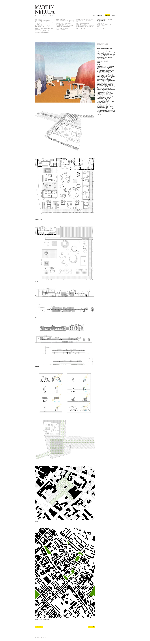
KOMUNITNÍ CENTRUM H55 (84, 27)
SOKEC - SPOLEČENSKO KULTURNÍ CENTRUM (63, 27)
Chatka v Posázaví (61, 29)
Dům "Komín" (101, 25)
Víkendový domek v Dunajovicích (85, 21)
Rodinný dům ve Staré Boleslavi (85, 19)
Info (113, 15)
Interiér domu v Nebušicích (104, 19)
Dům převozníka (101, 27)
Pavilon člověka (101, 28)
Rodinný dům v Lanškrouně (63, 23)
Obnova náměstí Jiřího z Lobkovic (44, 31)
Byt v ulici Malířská (61, 24)
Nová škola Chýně (81, 24)
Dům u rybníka (39, 24)
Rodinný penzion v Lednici (42, 25)
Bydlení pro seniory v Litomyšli (85, 25)
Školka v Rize (101, 20)
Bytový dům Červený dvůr (42, 20)
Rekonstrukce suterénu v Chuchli (65, 21)
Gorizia (99, 21)
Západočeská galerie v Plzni (104, 24)
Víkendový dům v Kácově (42, 32)
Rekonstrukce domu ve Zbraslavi (65, 20)
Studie (107, 15)
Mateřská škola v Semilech (83, 20)
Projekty (100, 15)
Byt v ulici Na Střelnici (82, 23)
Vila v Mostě (38, 19)
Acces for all (100, 23)
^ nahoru (38, 627)
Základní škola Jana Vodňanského (44, 27)
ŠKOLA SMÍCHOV (61, 19)
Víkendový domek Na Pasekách (64, 25)
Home (93, 15)
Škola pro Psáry (80, 28)
